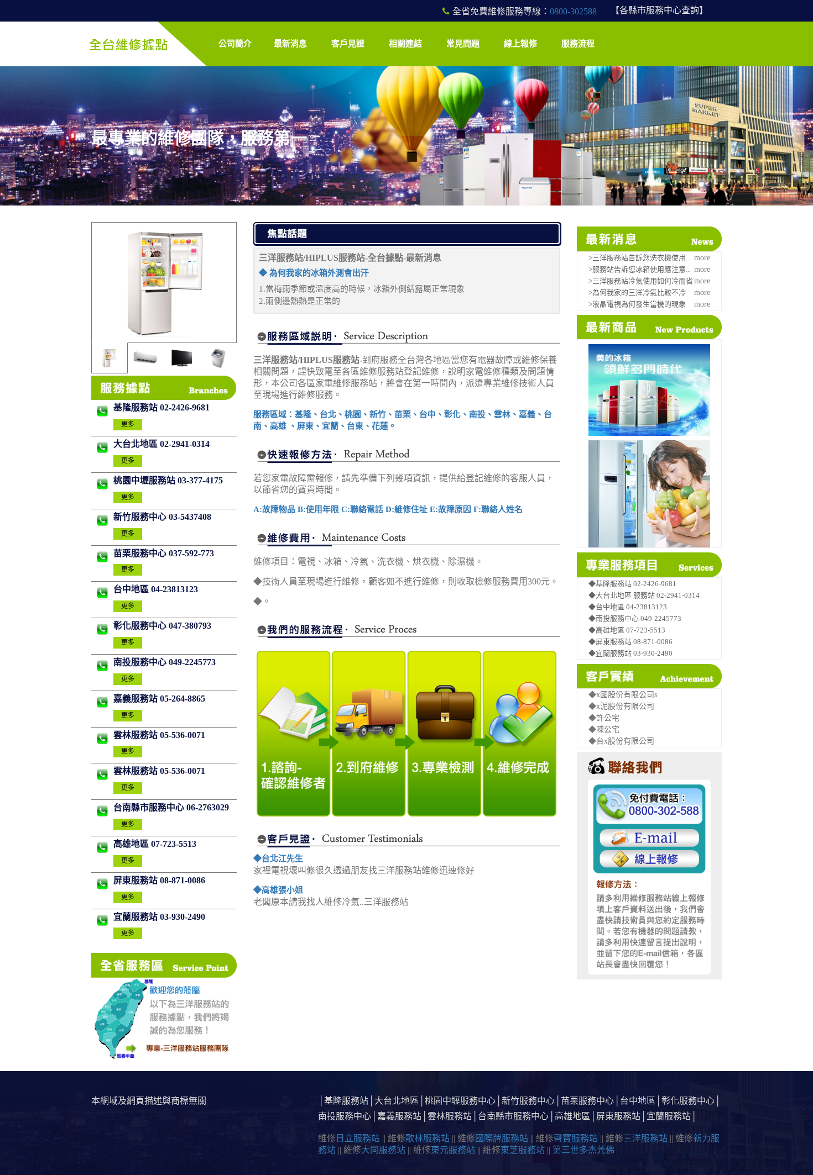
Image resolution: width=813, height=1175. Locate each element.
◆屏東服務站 (610, 641)
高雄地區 (132, 844)
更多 (127, 424)
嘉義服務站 (136, 698)
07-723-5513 (173, 844)
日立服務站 (358, 1138)
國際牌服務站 (501, 1138)
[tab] (109, 358)
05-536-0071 (182, 735)
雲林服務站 (136, 735)
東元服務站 (453, 1150)
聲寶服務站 (576, 1138)
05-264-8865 (182, 698)
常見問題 (463, 43)
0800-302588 (573, 11)
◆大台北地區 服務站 (622, 595)
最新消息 (290, 43)
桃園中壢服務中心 (460, 1100)
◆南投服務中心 (614, 618)
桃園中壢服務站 (145, 480)
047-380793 (190, 625)
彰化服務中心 (141, 625)
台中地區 (132, 589)
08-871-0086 (182, 880)
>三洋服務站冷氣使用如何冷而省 (640, 281)
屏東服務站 (136, 880)
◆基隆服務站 (610, 583)
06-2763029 (207, 807)
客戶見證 (347, 43)
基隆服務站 (136, 407)
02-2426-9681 (185, 407)
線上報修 (520, 43)
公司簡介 (235, 43)
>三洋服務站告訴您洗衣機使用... (639, 258)
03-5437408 (190, 516)
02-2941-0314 (185, 444)
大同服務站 (383, 1150)
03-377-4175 (200, 480)
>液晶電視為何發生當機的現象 (637, 304)
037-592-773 (191, 553)
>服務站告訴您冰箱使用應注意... (639, 269)
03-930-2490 (182, 916)
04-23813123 (174, 589)
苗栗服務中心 (141, 553)
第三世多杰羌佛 (583, 1150)
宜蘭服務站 (136, 916)
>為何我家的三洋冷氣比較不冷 (637, 292)
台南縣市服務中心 (149, 807)
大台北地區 (136, 444)
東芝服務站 (523, 1150)
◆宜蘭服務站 (610, 653)
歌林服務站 (427, 1138)
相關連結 (405, 43)
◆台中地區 (607, 607)
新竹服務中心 (141, 516)
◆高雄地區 (607, 630)
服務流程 (578, 43)
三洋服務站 (645, 1138)
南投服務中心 (141, 662)
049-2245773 (192, 662)
